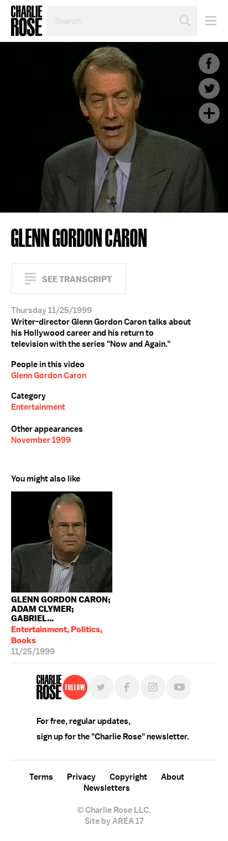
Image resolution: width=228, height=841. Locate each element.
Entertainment (38, 406)
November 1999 (41, 440)
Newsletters (107, 788)
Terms (41, 776)
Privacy (81, 776)
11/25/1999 (61, 623)
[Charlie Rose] (49, 687)
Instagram (153, 687)
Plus (209, 113)
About (172, 776)
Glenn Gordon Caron (48, 375)
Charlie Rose (26, 21)
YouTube (179, 687)
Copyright (128, 776)
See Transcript (77, 279)
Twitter (209, 88)
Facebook (209, 63)
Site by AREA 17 (114, 821)
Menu (206, 21)
